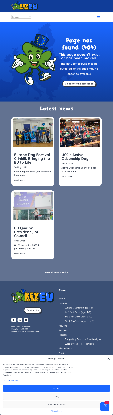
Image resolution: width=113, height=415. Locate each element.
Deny (56, 396)
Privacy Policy (57, 411)
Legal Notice (15, 327)
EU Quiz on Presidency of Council (26, 232)
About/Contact (66, 348)
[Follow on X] (20, 320)
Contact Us (33, 310)
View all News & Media (56, 272)
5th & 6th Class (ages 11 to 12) (79, 321)
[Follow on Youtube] (26, 320)
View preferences (56, 404)
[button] (108, 358)
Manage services (11, 380)
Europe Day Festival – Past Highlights (83, 339)
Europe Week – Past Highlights (79, 344)
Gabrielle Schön (33, 331)
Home (62, 298)
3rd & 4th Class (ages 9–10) (78, 316)
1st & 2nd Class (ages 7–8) (78, 312)
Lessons (63, 303)
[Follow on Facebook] (13, 320)
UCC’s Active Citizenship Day (75, 156)
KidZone (63, 325)
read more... (20, 180)
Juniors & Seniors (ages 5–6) (79, 307)
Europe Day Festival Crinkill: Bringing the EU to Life (32, 158)
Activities (63, 330)
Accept (56, 388)
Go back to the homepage (79, 83)
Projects (63, 335)
